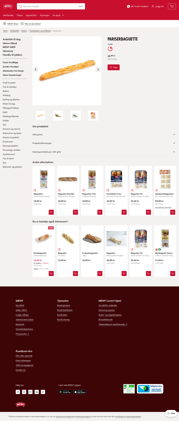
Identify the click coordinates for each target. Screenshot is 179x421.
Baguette (62, 253)
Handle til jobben (12, 54)
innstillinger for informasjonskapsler (128, 416)
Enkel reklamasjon (23, 360)
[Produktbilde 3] (76, 116)
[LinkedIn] (37, 392)
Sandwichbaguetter (164, 194)
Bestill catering (63, 319)
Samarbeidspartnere (24, 329)
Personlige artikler (11, 150)
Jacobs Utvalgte (11, 66)
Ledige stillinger (22, 315)
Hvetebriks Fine (114, 194)
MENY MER (9, 47)
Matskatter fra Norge (13, 70)
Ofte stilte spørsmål (24, 356)
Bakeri (6, 91)
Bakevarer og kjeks (12, 133)
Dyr (4, 162)
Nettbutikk (8, 15)
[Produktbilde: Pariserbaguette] (40, 116)
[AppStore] (80, 392)
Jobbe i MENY (21, 310)
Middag (6, 95)
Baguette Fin (137, 194)
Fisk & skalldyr (10, 87)
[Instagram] (24, 392)
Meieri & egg (9, 103)
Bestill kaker (62, 315)
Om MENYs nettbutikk (108, 305)
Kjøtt (5, 112)
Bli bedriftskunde (106, 319)
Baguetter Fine (89, 194)
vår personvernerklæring (64, 416)
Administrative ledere (25, 319)
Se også (56, 15)
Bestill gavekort (63, 305)
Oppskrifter (31, 15)
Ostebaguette (40, 253)
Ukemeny (8, 51)
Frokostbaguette (90, 253)
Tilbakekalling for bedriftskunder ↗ (113, 324)
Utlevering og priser (107, 310)
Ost (4, 124)
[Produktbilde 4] (93, 116)
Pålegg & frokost (11, 108)
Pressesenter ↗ (22, 334)
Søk (80, 6)
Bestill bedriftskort (64, 310)
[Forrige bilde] (35, 69)
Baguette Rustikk (66, 194)
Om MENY (20, 305)
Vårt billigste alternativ (163, 207)
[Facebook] (18, 392)
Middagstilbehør (11, 116)
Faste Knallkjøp (10, 62)
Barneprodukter (10, 145)
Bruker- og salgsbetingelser (110, 315)
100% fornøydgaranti (24, 365)
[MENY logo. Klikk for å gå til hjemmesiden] (8, 6)
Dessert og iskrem (11, 129)
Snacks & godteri (11, 137)
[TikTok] (43, 392)
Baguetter (38, 194)
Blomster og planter (12, 167)
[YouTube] (30, 392)
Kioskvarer (8, 141)
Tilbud (20, 15)
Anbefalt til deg (11, 39)
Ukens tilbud (10, 43)
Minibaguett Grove (163, 253)
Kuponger (44, 15)
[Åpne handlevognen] (172, 6)
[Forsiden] (58, 116)
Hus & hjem (8, 158)
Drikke (6, 120)
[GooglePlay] (65, 392)
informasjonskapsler (83, 416)
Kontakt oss (21, 370)
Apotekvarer (9, 154)
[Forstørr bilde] (66, 70)
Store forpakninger (12, 75)
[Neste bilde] (98, 69)
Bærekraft (20, 324)
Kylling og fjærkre (11, 99)
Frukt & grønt (9, 82)
